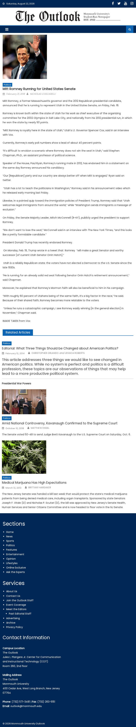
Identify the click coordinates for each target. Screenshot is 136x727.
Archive (10, 622)
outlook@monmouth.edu (26, 706)
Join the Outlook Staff (19, 600)
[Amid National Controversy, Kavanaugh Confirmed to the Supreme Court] (67, 401)
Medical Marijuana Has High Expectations (34, 482)
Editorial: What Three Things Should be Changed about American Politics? (60, 348)
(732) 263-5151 (46, 701)
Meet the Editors (16, 609)
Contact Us (13, 596)
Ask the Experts (15, 572)
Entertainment (15, 554)
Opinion (11, 559)
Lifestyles (12, 563)
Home (10, 532)
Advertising (13, 618)
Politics (7, 84)
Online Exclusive (16, 567)
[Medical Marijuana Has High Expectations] (67, 457)
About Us (11, 591)
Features (11, 549)
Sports (10, 541)
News (9, 536)
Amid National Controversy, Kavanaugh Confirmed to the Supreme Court (59, 423)
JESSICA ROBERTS (75, 353)
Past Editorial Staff (20, 613)
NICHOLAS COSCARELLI (42, 94)
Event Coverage (16, 605)
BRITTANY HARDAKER (39, 487)
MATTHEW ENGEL (40, 428)
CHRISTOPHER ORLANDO (45, 353)
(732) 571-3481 (21, 701)
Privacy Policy (14, 627)
